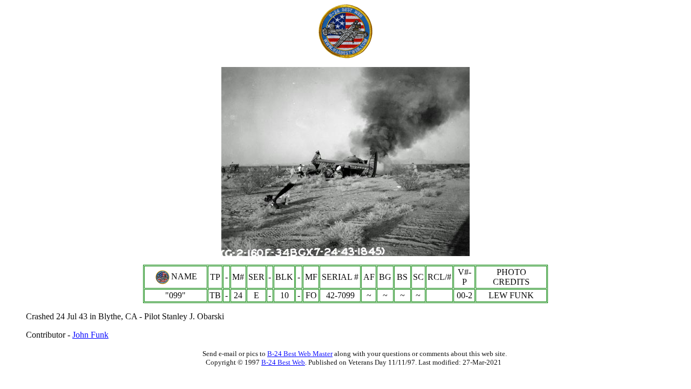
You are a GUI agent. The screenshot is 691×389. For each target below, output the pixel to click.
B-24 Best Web (283, 362)
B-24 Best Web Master (300, 354)
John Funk (90, 334)
